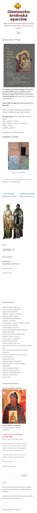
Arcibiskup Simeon (7, 268)
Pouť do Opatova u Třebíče (10, 325)
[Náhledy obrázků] (18, 172)
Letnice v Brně (6, 377)
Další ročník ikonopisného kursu (11, 318)
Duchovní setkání (7, 356)
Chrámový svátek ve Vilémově (11, 307)
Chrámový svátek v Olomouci (10, 316)
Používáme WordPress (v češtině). (11, 509)
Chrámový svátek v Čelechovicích (11, 361)
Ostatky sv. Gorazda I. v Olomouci (12, 314)
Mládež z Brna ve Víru (8, 359)
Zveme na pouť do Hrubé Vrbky (11, 309)
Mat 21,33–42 (19, 439)
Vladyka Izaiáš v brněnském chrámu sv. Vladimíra (16, 323)
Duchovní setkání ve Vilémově (10, 343)
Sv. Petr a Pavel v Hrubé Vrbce (11, 338)
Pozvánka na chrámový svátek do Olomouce (15, 329)
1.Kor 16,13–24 (11, 439)
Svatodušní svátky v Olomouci (10, 370)
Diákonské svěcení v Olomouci (11, 336)
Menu (18, 32)
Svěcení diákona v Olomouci (10, 327)
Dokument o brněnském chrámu (11, 372)
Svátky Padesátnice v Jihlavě (10, 368)
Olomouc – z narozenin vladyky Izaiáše (13, 334)
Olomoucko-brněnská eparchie (19, 15)
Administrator (16, 182)
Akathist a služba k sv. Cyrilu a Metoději (13, 363)
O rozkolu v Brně (7, 273)
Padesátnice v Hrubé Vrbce (10, 374)
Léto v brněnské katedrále (9, 311)
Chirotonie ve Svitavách (9, 320)
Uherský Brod (6, 365)
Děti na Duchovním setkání (10, 341)
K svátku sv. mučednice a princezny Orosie (14, 354)
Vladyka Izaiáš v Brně (8, 332)
